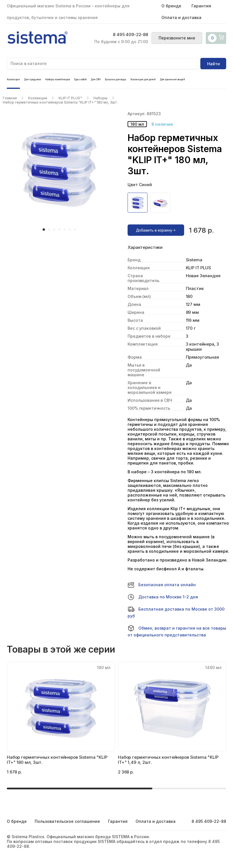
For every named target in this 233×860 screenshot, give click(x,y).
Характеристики (145, 247)
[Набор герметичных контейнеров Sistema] (139, 203)
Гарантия (201, 5)
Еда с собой (80, 79)
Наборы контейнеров (57, 79)
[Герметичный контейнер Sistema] (161, 203)
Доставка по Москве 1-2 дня (168, 596)
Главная (10, 98)
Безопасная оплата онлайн (167, 584)
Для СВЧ (96, 79)
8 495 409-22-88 (130, 34)
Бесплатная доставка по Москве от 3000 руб (176, 612)
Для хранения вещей (172, 79)
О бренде (171, 5)
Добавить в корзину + (156, 230)
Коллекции (13, 79)
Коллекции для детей (142, 79)
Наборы (100, 98)
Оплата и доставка (181, 17)
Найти (213, 63)
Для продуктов (32, 79)
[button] (44, 229)
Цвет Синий (140, 184)
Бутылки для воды (115, 79)
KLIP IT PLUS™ (70, 98)
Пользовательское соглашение (67, 821)
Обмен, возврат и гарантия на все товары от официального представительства (177, 631)
